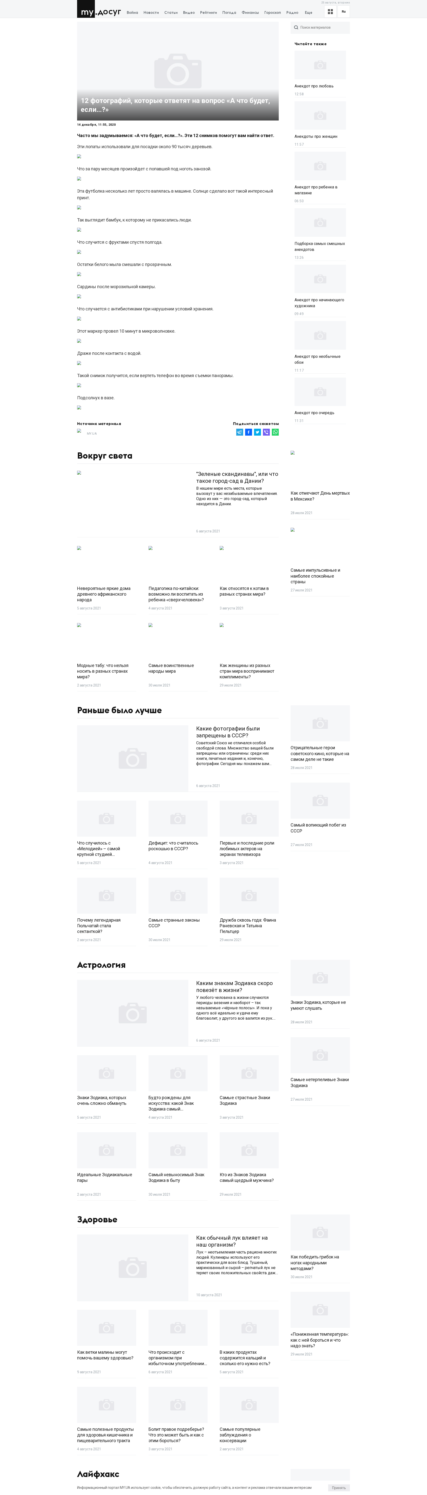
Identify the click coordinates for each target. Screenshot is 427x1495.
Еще (308, 13)
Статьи (171, 13)
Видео (189, 13)
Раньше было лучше (119, 710)
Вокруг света (104, 455)
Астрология (101, 965)
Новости (151, 13)
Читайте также (311, 44)
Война (132, 13)
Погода (229, 13)
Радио (292, 13)
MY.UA (87, 9)
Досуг (109, 11)
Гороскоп (272, 13)
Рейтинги (208, 13)
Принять (339, 1488)
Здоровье (97, 1219)
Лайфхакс (98, 1474)
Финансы (250, 13)
